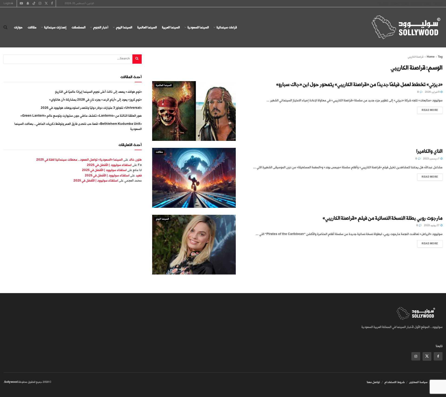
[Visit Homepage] (402, 27)
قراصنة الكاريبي (415, 56)
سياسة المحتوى (418, 382)
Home (431, 56)
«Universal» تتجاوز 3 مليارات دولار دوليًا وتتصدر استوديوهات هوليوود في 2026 (91, 107)
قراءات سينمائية (226, 27)
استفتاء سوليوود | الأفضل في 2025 (109, 165)
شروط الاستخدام (394, 382)
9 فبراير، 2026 (432, 92)
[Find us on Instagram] (415, 356)
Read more (427, 109)
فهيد (139, 175)
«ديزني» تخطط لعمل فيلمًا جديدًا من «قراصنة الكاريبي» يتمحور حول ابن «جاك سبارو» (359, 84)
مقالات (32, 27)
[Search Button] (5, 27)
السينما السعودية (198, 27)
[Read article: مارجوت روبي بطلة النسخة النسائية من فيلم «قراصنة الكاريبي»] (194, 245)
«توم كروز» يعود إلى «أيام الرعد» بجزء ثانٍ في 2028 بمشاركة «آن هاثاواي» (95, 99)
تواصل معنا (373, 382)
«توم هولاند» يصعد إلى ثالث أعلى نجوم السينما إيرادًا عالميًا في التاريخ (98, 91)
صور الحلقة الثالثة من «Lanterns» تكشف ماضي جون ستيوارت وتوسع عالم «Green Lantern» (81, 115)
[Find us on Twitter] (427, 356)
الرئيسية (438, 3)
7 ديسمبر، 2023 (431, 158)
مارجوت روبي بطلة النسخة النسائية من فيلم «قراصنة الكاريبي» (383, 218)
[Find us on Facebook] (438, 356)
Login (7, 3)
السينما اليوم (124, 27)
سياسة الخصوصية (399, 3)
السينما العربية (171, 27)
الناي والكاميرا (429, 151)
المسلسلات (78, 27)
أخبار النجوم (100, 27)
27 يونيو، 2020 (432, 225)
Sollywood (11, 382)
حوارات (18, 27)
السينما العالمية (147, 27)
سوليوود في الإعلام (421, 3)
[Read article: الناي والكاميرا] (194, 178)
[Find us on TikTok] (34, 3)
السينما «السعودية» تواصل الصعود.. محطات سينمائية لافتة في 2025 (79, 159)
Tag (440, 56)
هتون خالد (135, 159)
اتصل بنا (383, 3)
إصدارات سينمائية (55, 27)
